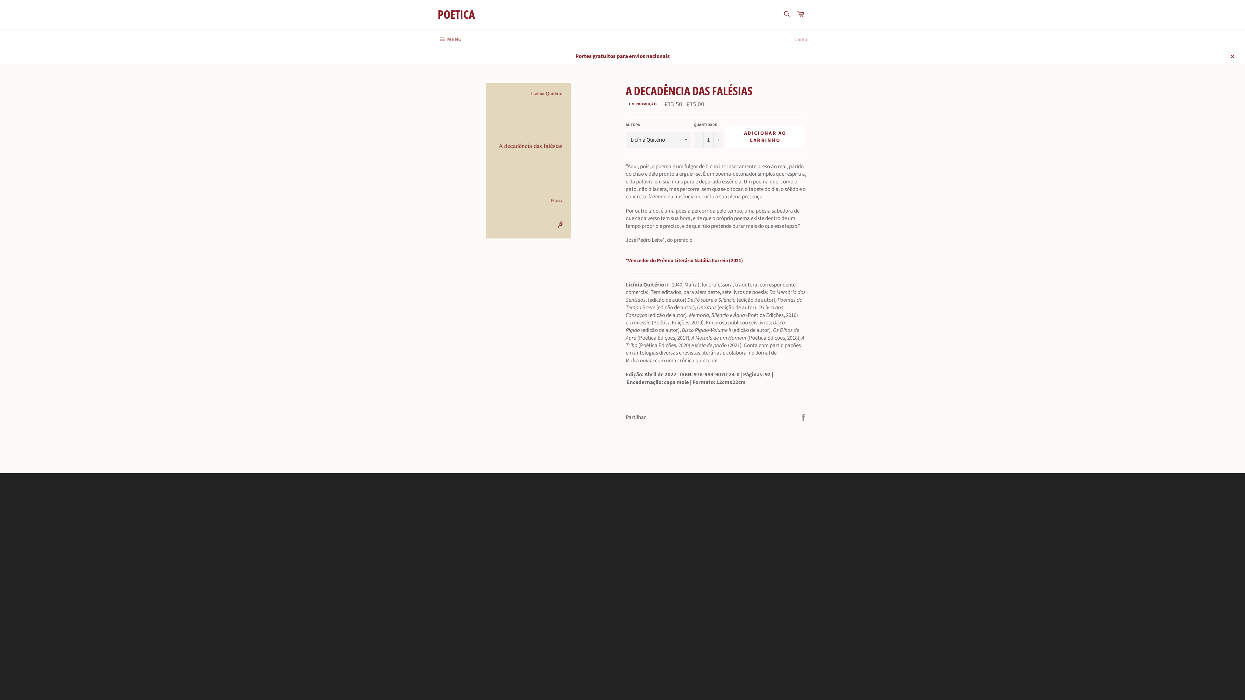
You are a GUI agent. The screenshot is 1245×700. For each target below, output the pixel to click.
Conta (800, 39)
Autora (633, 125)
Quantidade (705, 125)
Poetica (456, 14)
